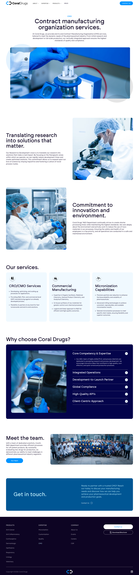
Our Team (14, 461)
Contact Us (126, 3)
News (66, 3)
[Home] (69, 571)
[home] (17, 3)
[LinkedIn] (132, 572)
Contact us (118, 527)
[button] (35, 3)
